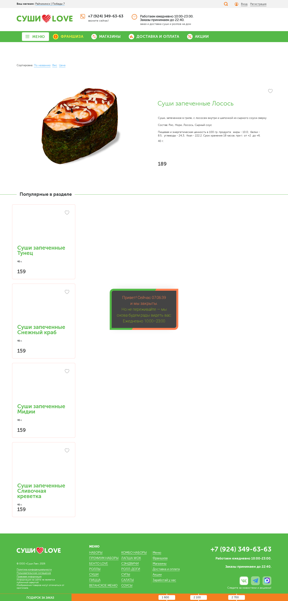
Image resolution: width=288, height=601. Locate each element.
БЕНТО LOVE (98, 563)
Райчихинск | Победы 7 (50, 3)
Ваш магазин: (25, 3)
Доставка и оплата (166, 569)
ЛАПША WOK (131, 558)
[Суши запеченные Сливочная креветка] (43, 464)
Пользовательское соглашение (34, 573)
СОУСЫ (126, 585)
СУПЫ (125, 574)
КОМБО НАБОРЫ (134, 552)
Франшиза (160, 558)
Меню (157, 552)
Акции (157, 574)
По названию (42, 65)
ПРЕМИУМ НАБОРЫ (104, 558)
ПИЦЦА (95, 580)
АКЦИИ (202, 36)
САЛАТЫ (127, 580)
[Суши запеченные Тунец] (43, 226)
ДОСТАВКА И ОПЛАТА (158, 36)
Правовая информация (29, 576)
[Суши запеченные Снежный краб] (43, 306)
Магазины (160, 563)
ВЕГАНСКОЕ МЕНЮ (103, 585)
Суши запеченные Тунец (41, 250)
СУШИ (94, 574)
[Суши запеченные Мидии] (43, 385)
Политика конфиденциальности (34, 569)
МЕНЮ (38, 37)
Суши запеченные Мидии (41, 409)
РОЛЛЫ (95, 569)
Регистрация (258, 4)
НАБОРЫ (95, 552)
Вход (244, 4)
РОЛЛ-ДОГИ (130, 569)
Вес (54, 65)
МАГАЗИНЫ (110, 36)
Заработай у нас (164, 580)
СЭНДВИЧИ (130, 563)
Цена (62, 65)
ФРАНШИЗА (72, 36)
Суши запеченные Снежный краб (41, 330)
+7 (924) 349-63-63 (105, 16)
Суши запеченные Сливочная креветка (41, 491)
